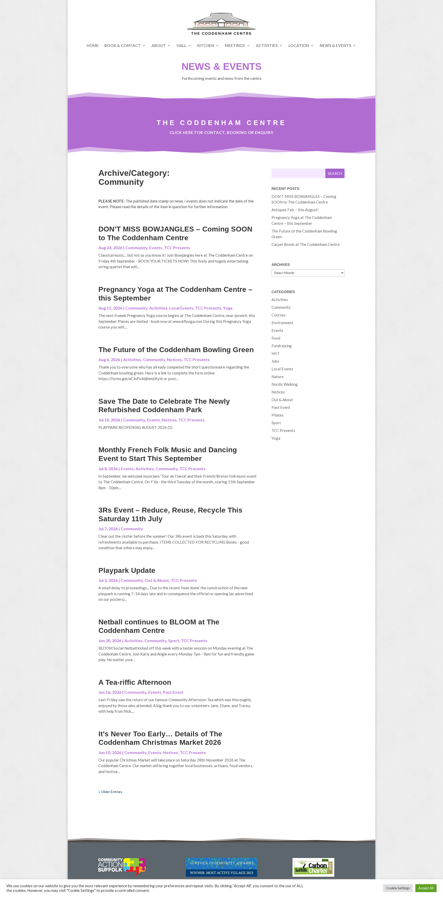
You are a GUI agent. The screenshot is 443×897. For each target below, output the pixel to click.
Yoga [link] (228, 307)
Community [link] (136, 247)
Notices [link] (174, 359)
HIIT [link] (275, 353)
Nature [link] (277, 376)
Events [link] (155, 247)
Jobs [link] (275, 361)
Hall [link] (181, 45)
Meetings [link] (235, 45)
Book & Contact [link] (122, 45)
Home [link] (93, 45)
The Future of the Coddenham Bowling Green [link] (176, 350)
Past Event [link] (173, 692)
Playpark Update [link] (126, 570)
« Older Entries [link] (110, 791)
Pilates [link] (277, 415)
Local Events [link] (181, 307)
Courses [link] (278, 315)
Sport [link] (173, 640)
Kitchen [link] (205, 45)
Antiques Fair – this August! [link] (295, 209)
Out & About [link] (157, 580)
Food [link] (275, 338)
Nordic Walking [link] (284, 384)
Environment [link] (282, 322)
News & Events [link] (335, 45)
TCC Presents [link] (177, 247)
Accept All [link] (426, 888)
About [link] (159, 45)
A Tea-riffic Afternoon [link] (134, 682)
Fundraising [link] (281, 345)
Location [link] (298, 45)
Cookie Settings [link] (398, 888)
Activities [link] (267, 45)
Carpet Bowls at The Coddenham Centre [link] (305, 244)
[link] (221, 23)
